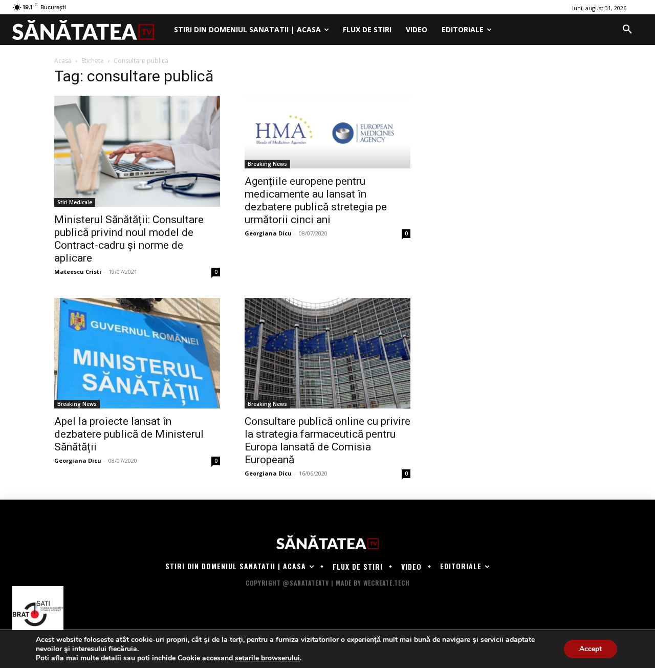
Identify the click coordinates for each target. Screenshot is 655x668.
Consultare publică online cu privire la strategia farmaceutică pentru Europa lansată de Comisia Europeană (327, 440)
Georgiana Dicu (268, 233)
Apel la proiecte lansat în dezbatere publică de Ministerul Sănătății (129, 434)
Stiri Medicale (74, 202)
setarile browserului (267, 658)
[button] (627, 29)
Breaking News (267, 163)
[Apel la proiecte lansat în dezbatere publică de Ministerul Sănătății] (137, 353)
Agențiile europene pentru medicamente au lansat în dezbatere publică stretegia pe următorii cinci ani (316, 200)
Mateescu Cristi (77, 271)
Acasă (63, 60)
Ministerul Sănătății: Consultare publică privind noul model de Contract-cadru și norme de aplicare (129, 238)
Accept (590, 649)
